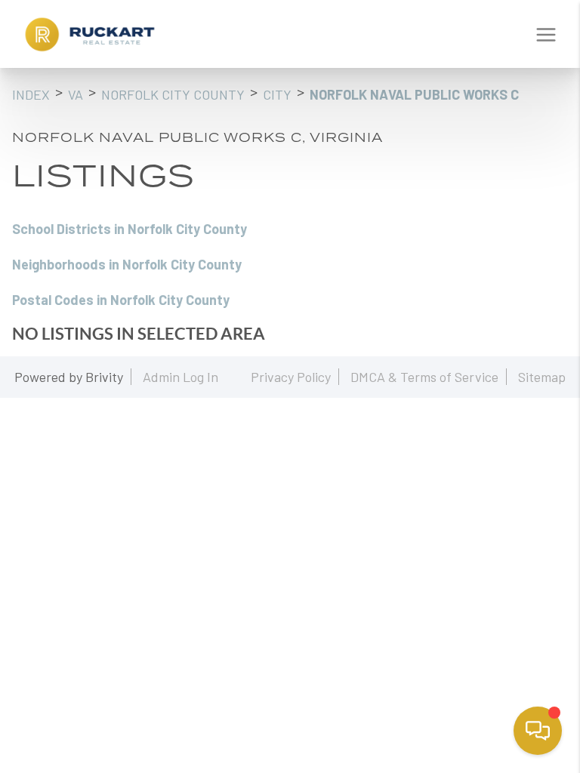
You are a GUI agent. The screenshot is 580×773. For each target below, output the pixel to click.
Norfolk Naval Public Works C (414, 94)
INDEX (31, 94)
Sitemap (542, 376)
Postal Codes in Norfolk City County (121, 299)
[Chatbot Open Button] (538, 731)
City (277, 94)
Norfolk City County (173, 94)
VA (75, 94)
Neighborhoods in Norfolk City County (127, 264)
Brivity (104, 376)
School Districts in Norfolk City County (129, 228)
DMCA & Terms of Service (424, 376)
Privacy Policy (291, 376)
